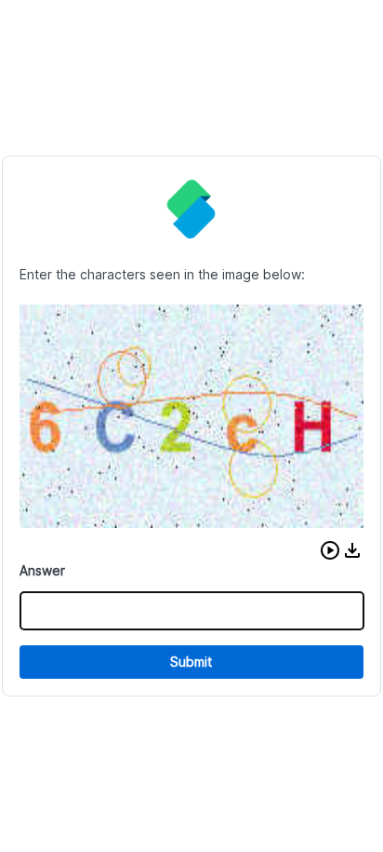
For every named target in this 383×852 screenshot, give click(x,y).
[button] (330, 550)
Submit (191, 661)
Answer (42, 570)
